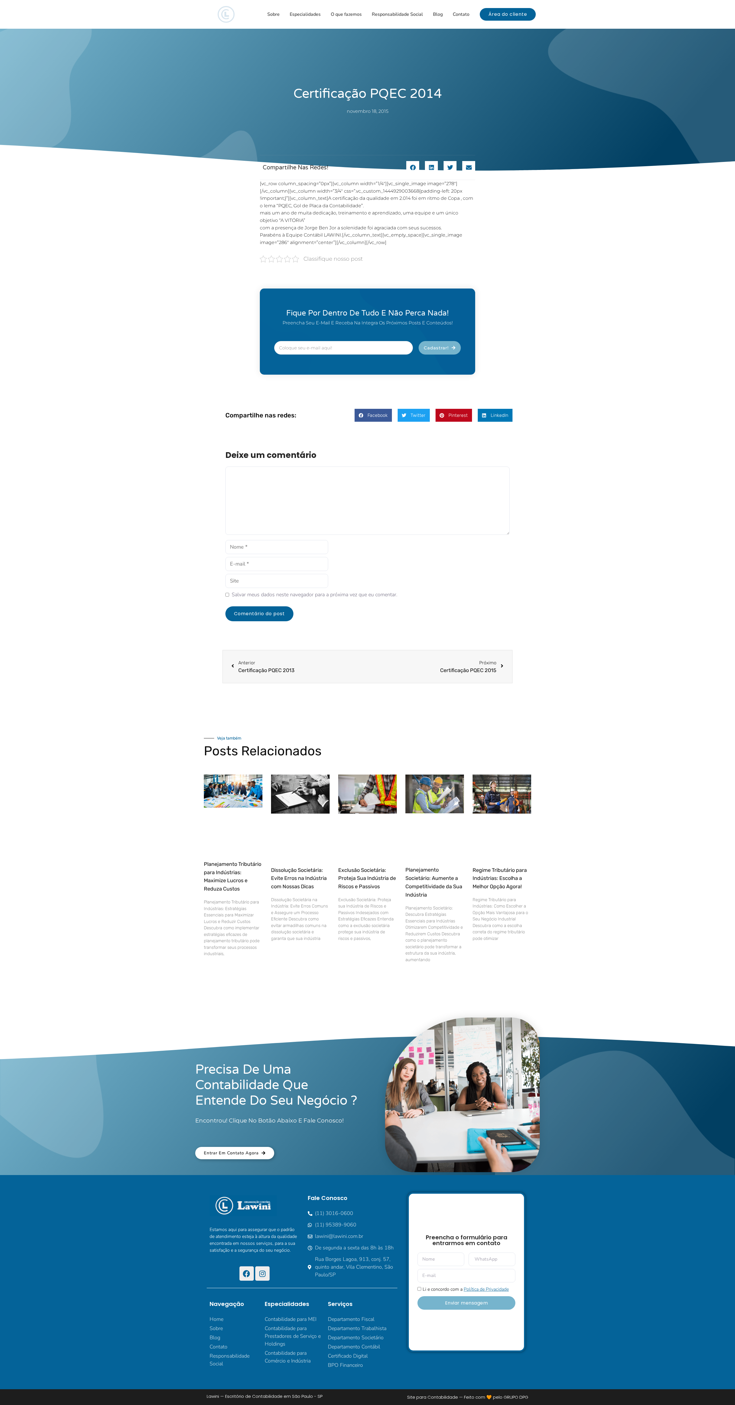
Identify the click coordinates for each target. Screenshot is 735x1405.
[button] (412, 167)
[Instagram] (262, 1273)
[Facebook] (246, 1273)
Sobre (273, 14)
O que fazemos (346, 14)
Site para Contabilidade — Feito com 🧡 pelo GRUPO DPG (467, 1397)
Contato (461, 14)
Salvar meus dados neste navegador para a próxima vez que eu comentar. (314, 594)
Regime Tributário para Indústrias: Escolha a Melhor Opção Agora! (500, 878)
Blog (438, 14)
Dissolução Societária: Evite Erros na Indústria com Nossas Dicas (299, 878)
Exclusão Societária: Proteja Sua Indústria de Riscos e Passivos (367, 878)
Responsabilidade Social (397, 14)
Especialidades (305, 14)
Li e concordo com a (466, 1289)
